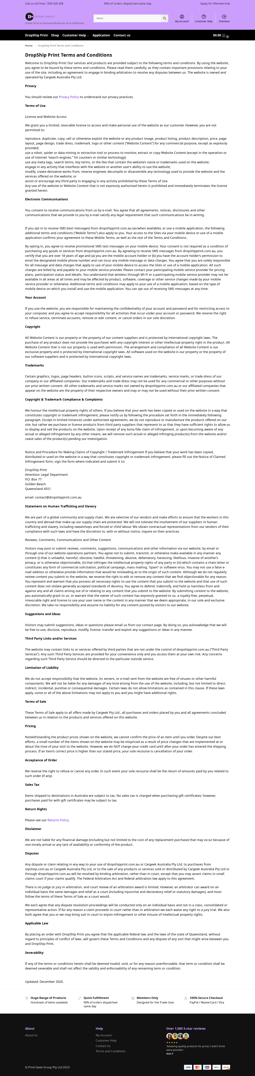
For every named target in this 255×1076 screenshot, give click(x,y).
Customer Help (204, 21)
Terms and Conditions (110, 1051)
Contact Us (103, 1046)
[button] (221, 35)
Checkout (224, 21)
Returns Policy (58, 820)
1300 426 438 (54, 3)
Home (29, 45)
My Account (182, 21)
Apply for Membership (215, 3)
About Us (31, 1035)
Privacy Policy (69, 97)
